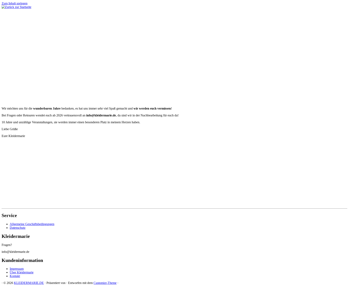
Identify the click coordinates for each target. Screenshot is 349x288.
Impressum (17, 268)
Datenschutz (17, 227)
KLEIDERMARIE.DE (29, 283)
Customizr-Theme (105, 283)
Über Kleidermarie (22, 272)
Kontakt (15, 276)
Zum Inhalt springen (14, 3)
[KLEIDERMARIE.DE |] (16, 7)
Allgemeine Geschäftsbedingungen (32, 224)
